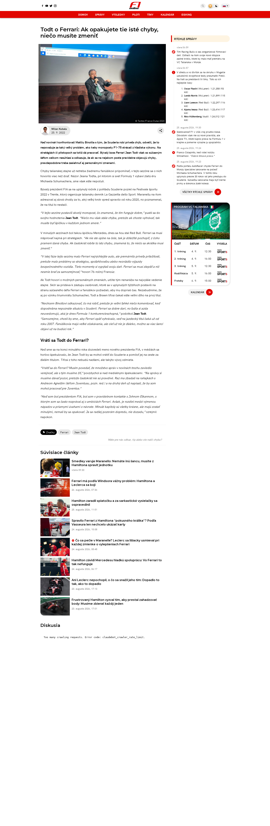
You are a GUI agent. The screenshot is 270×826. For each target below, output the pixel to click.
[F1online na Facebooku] (42, 6)
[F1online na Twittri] (51, 6)
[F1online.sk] (135, 5)
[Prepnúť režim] (213, 6)
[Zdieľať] (160, 130)
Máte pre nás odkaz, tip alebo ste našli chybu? (135, 439)
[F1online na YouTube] (47, 6)
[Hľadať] (203, 6)
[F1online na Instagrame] (55, 6)
